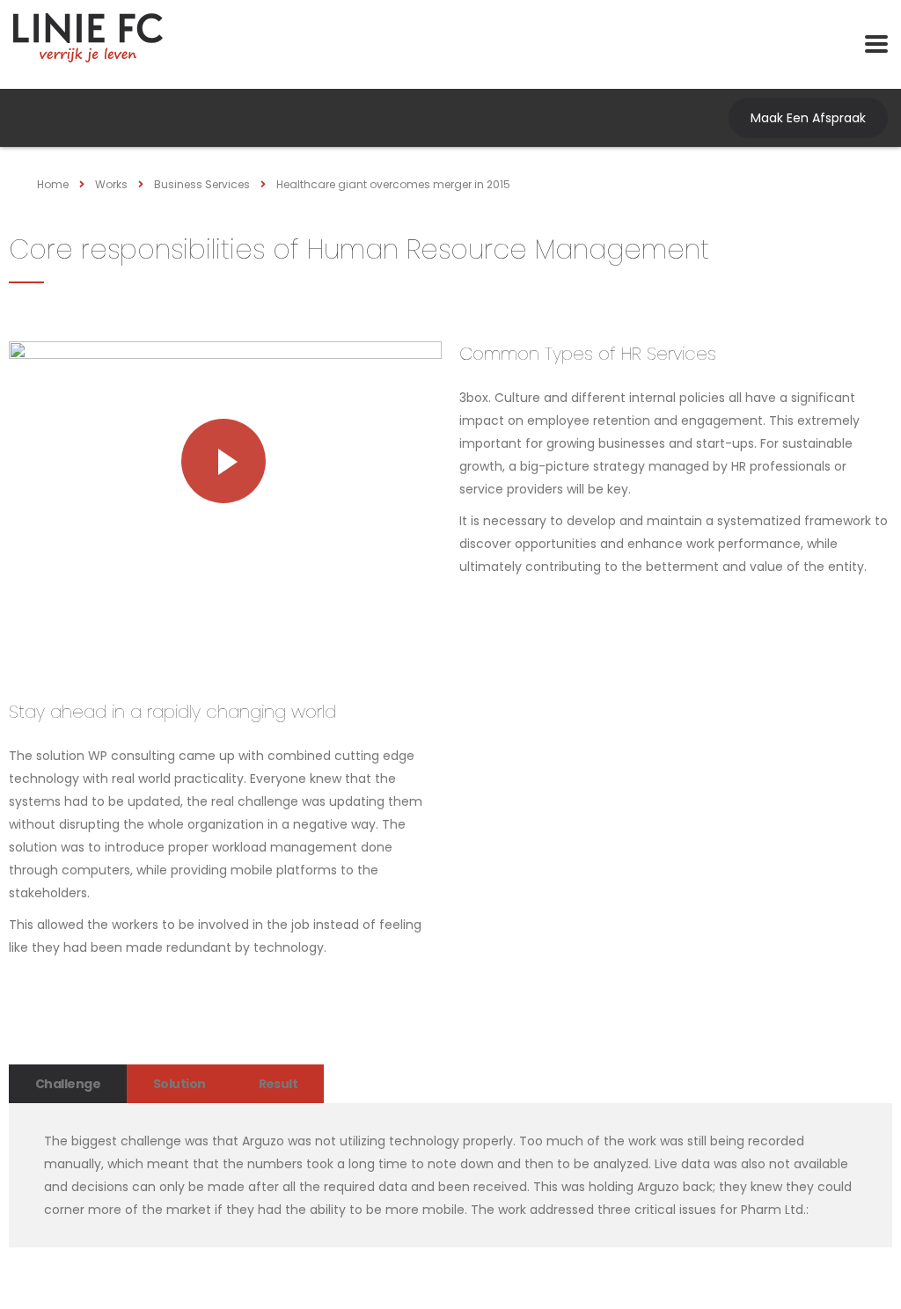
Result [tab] (278, 1084)
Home (53, 184)
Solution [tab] (179, 1084)
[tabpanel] (450, 1175)
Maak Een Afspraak (808, 118)
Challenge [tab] (67, 1084)
